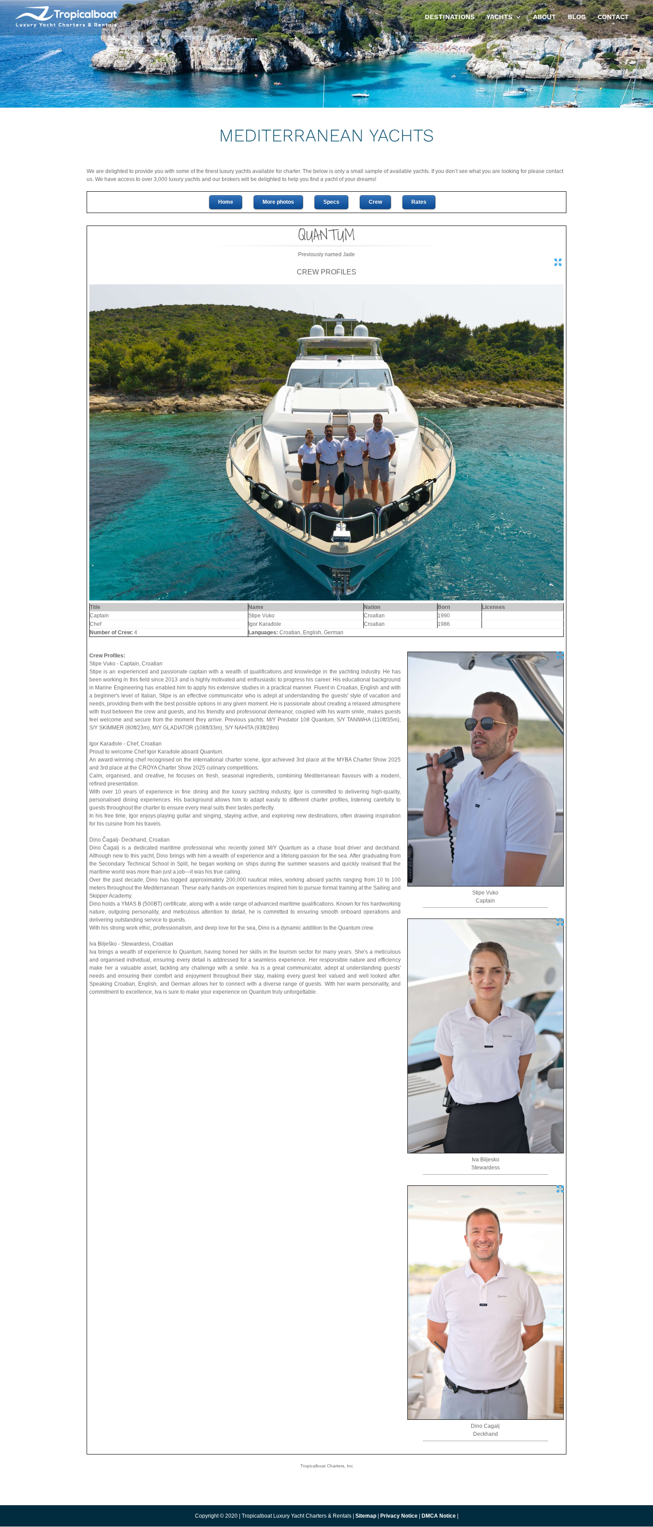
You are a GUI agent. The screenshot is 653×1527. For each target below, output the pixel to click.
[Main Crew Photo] (326, 599)
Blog (577, 17)
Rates (418, 202)
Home (225, 202)
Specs (331, 202)
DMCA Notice (439, 1516)
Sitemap (365, 1516)
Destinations (450, 17)
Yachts (499, 17)
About (544, 17)
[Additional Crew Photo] (485, 885)
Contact (613, 17)
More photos (278, 202)
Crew (375, 202)
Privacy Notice (399, 1516)
